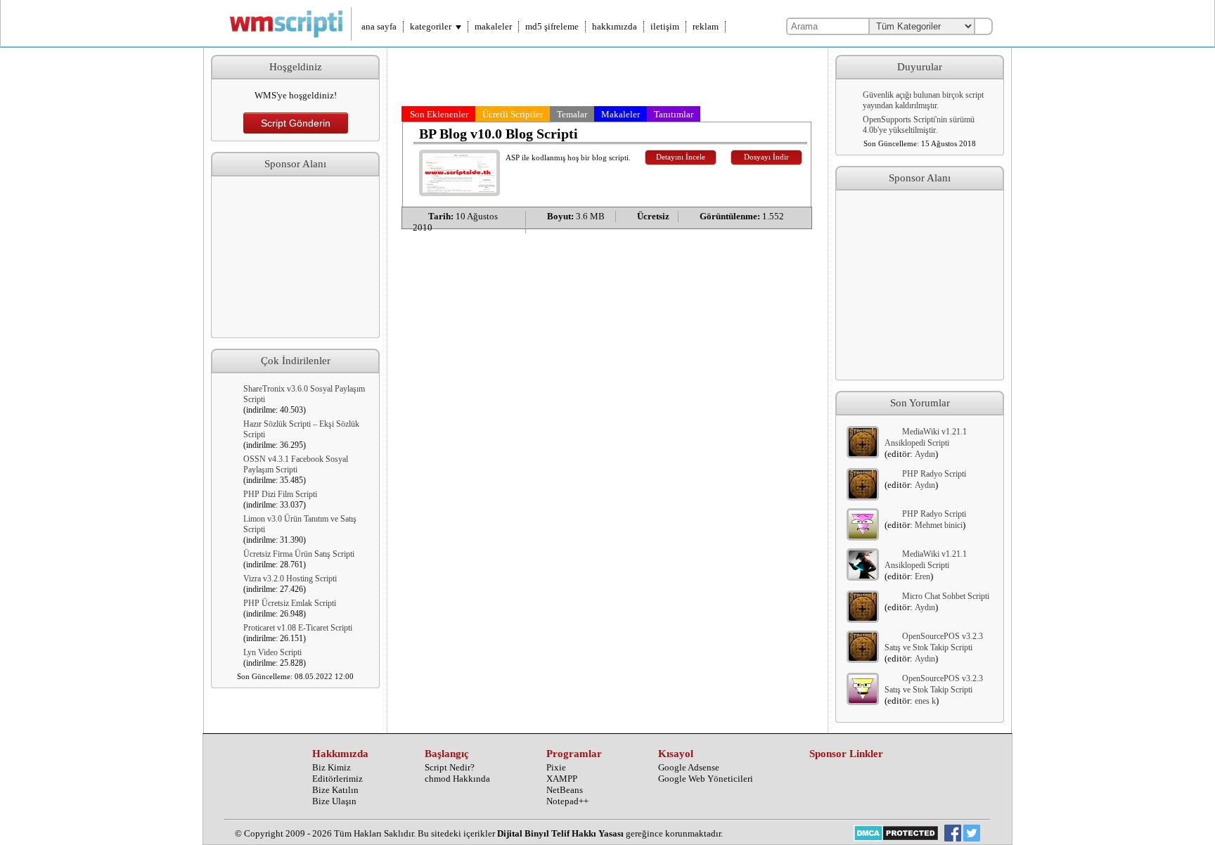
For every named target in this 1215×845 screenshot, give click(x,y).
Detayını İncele (680, 157)
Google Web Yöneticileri (705, 778)
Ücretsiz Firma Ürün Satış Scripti (298, 554)
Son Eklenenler (439, 114)
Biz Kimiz (331, 767)
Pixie (556, 767)
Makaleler (620, 114)
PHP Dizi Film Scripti (280, 494)
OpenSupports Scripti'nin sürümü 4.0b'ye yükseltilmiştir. (919, 125)
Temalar (572, 114)
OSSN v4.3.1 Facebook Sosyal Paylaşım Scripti (295, 464)
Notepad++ (567, 801)
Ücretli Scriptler (512, 114)
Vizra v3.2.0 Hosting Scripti (290, 578)
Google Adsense (688, 767)
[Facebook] (952, 834)
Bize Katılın (335, 790)
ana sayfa (379, 26)
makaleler (493, 26)
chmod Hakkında (457, 778)
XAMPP (561, 778)
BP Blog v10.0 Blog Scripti (498, 133)
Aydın (925, 454)
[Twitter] (971, 834)
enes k (925, 701)
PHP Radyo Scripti (934, 474)
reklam (706, 26)
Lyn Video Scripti (272, 652)
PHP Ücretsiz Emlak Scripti (289, 603)
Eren (922, 576)
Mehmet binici (939, 525)
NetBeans (564, 790)
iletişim (664, 26)
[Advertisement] (295, 257)
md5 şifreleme (552, 26)
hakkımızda (614, 26)
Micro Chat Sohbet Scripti (945, 596)
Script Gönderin (295, 123)
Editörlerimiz (337, 778)
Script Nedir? (450, 767)
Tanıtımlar (673, 114)
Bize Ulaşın (334, 801)
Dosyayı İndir (766, 157)
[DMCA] (896, 834)
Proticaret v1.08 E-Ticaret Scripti (297, 628)
